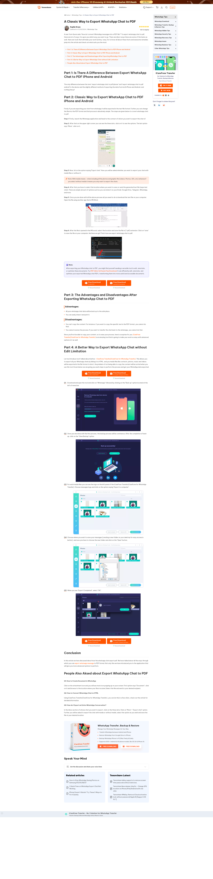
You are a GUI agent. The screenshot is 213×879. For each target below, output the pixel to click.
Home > (68, 15)
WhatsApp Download (162, 21)
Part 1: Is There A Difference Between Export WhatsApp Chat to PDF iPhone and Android (98, 49)
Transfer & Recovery (80, 7)
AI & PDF (111, 7)
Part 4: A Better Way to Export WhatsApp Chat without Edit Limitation (92, 60)
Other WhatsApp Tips (162, 48)
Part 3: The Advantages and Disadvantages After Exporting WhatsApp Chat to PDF (97, 56)
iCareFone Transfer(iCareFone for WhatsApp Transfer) (116, 359)
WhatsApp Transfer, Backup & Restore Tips (164, 26)
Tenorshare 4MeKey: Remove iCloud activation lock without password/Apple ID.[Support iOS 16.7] (130, 797)
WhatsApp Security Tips (163, 34)
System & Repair (62, 7)
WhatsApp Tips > (77, 15)
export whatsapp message (84, 663)
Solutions (122, 7)
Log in (172, 7)
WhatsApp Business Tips (163, 45)
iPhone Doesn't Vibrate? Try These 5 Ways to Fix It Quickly (85, 793)
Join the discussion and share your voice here (86, 767)
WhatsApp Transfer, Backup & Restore (118, 725)
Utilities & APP (98, 7)
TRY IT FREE (167, 85)
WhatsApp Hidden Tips (162, 30)
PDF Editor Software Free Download (104, 271)
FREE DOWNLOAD (109, 746)
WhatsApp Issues (160, 41)
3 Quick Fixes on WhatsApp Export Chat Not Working (85, 787)
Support (149, 7)
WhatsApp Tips (92, 29)
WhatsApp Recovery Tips (163, 38)
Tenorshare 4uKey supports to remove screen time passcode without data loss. (129, 781)
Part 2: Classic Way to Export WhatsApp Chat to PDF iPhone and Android (93, 53)
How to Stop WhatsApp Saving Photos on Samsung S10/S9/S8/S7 (84, 781)
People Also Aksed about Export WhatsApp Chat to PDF (87, 63)
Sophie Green (75, 27)
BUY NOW (166, 90)
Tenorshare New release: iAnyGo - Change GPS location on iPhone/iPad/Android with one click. (130, 788)
